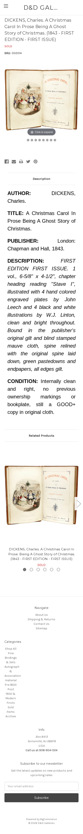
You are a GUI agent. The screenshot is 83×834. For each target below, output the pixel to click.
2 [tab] (31, 569)
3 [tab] (38, 569)
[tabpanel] (41, 506)
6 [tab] (58, 569)
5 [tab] (51, 569)
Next (78, 503)
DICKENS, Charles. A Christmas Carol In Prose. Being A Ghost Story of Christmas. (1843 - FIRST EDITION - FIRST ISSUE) (41, 554)
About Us (41, 615)
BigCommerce (48, 819)
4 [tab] (44, 569)
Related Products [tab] (41, 435)
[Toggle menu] (6, 6)
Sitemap (41, 628)
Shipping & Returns (41, 619)
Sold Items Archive (11, 711)
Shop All (10, 649)
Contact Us (41, 624)
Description (41, 179)
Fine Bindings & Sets (11, 657)
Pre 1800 (11, 685)
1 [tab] (24, 569)
